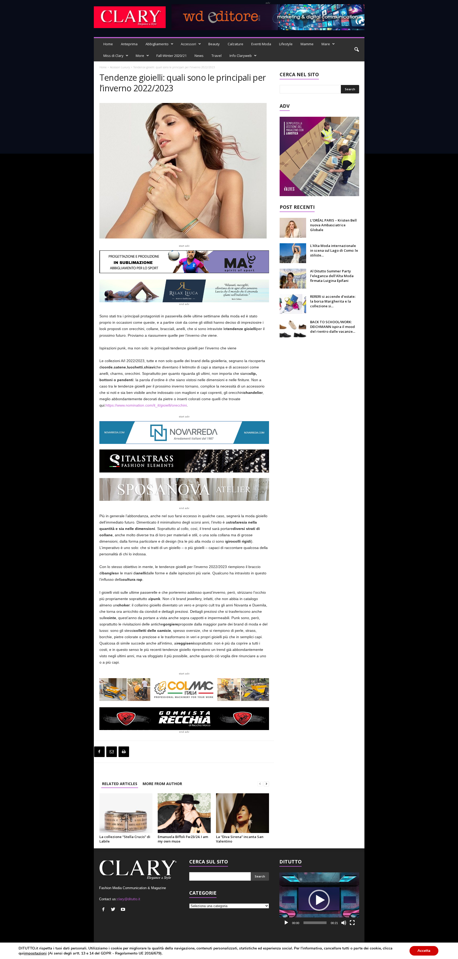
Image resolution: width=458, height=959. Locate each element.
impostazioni (35, 953)
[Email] (111, 751)
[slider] (315, 922)
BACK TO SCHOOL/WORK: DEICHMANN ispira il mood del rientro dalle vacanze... (332, 326)
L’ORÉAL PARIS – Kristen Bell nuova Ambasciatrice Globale (333, 225)
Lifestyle (286, 44)
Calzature (235, 44)
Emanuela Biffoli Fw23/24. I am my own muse (183, 839)
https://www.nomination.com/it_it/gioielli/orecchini (146, 405)
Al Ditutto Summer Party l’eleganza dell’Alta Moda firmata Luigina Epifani (332, 276)
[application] (319, 900)
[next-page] (266, 783)
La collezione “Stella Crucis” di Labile (124, 839)
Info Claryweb (241, 55)
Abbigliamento (157, 44)
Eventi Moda (261, 44)
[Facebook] (99, 751)
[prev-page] (260, 783)
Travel (217, 55)
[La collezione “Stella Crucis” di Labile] (125, 813)
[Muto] (343, 922)
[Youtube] (124, 910)
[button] (356, 50)
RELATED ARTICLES (119, 783)
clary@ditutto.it (128, 899)
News (199, 55)
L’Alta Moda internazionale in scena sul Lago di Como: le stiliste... (334, 250)
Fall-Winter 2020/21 (171, 55)
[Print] (123, 751)
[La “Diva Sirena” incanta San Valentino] (242, 813)
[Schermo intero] (352, 922)
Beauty (214, 44)
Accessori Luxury (120, 67)
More (140, 55)
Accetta (423, 950)
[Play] (286, 922)
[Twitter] (114, 910)
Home (108, 44)
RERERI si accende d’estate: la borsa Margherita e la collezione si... (332, 301)
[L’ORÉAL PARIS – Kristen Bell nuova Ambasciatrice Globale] (293, 228)
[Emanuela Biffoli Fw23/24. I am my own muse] (184, 813)
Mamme (307, 44)
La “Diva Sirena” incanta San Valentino (239, 839)
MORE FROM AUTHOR (162, 783)
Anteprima (129, 44)
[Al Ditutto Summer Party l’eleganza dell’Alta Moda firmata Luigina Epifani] (293, 279)
